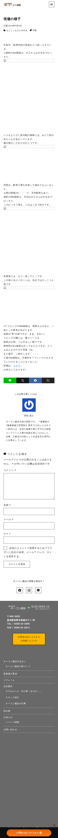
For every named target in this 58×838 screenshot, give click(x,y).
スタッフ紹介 (12, 697)
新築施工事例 (10, 674)
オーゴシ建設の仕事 (16, 703)
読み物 (7, 711)
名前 (7, 505)
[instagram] (29, 590)
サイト (7, 533)
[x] (22, 380)
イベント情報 (12, 722)
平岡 (35, 30)
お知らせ (8, 717)
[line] (10, 380)
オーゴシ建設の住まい (15, 661)
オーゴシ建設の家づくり (18, 666)
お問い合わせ (10, 729)
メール (9, 519)
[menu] (51, 4)
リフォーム (9, 680)
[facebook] (35, 380)
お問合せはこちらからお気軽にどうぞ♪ (29, 639)
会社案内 (8, 686)
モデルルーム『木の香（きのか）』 (24, 691)
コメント (10, 470)
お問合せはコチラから (27, 832)
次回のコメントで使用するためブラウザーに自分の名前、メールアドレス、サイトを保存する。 (28, 552)
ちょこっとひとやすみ (16, 30)
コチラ (16, 365)
